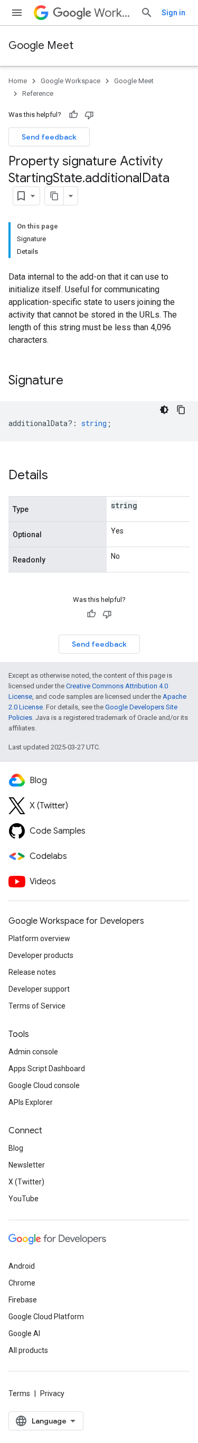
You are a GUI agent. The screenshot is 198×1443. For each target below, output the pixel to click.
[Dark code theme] (164, 409)
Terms (19, 1393)
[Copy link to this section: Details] (58, 476)
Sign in (173, 12)
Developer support (39, 989)
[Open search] (146, 12)
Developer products (40, 955)
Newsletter (26, 1165)
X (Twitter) (26, 1182)
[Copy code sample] (181, 409)
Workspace (113, 13)
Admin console (33, 1051)
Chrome (21, 1283)
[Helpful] (73, 115)
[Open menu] (16, 12)
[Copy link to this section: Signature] (73, 381)
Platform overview (39, 938)
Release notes (32, 972)
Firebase (22, 1300)
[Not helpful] (89, 115)
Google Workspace (70, 81)
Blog (15, 1148)
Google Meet (40, 45)
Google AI (24, 1333)
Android (21, 1266)
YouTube (23, 1198)
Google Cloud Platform (46, 1316)
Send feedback (49, 137)
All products (28, 1350)
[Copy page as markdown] (54, 196)
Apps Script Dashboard (46, 1068)
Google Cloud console (44, 1085)
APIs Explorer (30, 1102)
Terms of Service (36, 1006)
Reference (37, 93)
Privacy (52, 1393)
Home (17, 81)
